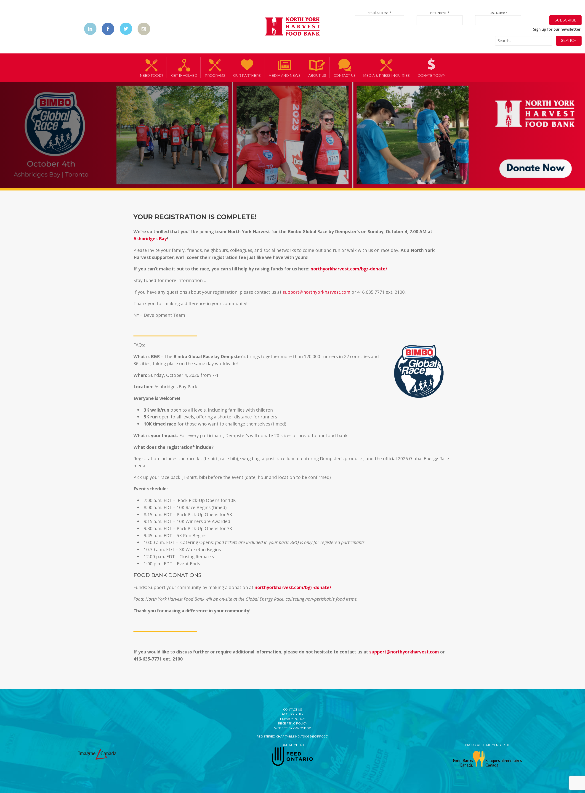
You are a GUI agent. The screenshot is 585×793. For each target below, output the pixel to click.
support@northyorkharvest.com (316, 292)
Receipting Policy (292, 723)
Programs (215, 76)
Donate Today (431, 76)
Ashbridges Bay (150, 238)
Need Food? (151, 76)
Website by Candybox (292, 728)
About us (317, 76)
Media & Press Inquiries (386, 76)
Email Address (379, 13)
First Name (439, 13)
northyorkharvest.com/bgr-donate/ (349, 269)
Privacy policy (292, 719)
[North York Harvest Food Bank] (292, 27)
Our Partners (247, 76)
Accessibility (292, 714)
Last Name (498, 13)
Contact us (345, 76)
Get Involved (184, 76)
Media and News (284, 76)
